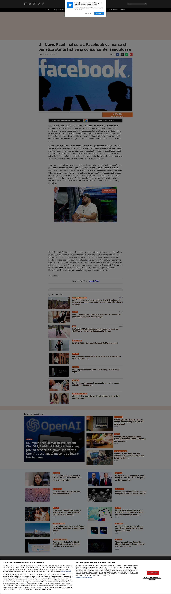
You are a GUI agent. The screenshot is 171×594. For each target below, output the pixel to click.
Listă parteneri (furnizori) (84, 577)
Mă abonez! (99, 13)
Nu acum (88, 13)
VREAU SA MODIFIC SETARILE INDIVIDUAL (152, 578)
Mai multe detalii (65, 571)
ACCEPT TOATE (152, 572)
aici (25, 583)
